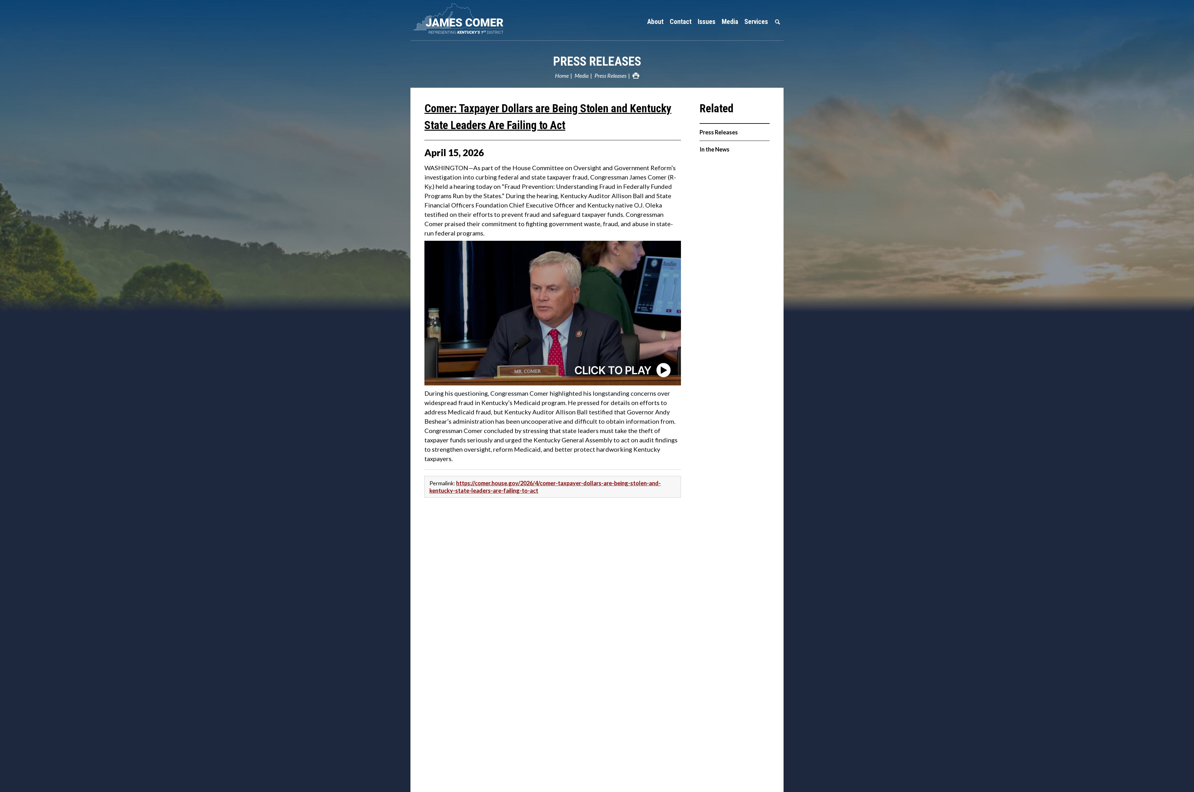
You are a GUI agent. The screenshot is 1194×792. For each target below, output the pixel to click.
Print (635, 75)
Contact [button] (681, 22)
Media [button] (730, 22)
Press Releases (597, 61)
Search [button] (777, 21)
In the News (714, 149)
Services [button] (756, 22)
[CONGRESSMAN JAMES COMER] (494, 18)
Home (562, 75)
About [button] (655, 22)
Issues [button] (706, 22)
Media (582, 75)
